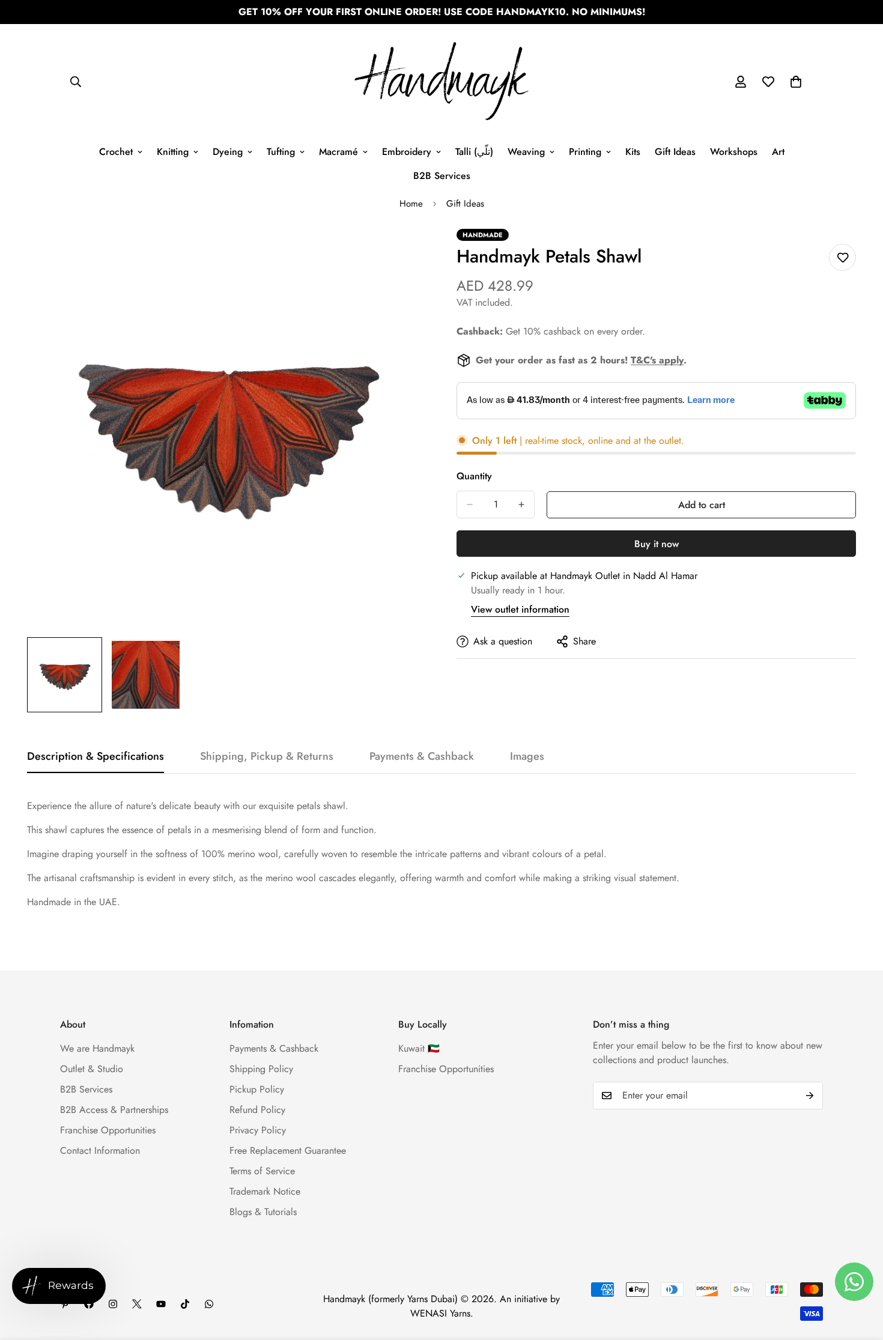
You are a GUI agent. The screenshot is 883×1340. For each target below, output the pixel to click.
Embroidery (406, 152)
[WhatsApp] (209, 1304)
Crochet (116, 152)
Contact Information (100, 1150)
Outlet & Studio (91, 1069)
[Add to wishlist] (842, 257)
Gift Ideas (675, 152)
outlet (670, 440)
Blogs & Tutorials (263, 1212)
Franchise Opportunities (108, 1130)
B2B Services (441, 176)
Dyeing (228, 152)
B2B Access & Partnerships (114, 1110)
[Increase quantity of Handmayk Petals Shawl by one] (521, 504)
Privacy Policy (257, 1130)
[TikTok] (185, 1304)
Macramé (338, 152)
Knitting (173, 152)
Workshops (733, 152)
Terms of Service (262, 1171)
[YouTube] (161, 1304)
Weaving (526, 152)
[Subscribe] (810, 1095)
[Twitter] (137, 1304)
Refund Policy (257, 1110)
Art (778, 152)
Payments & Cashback (273, 1048)
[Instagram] (113, 1304)
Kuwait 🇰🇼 (419, 1048)
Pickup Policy (256, 1089)
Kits (632, 152)
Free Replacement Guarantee (287, 1150)
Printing (585, 152)
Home (411, 203)
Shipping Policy (261, 1069)
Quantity (474, 476)
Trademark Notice (264, 1191)
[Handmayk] (441, 82)
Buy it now (656, 544)
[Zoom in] (400, 254)
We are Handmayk (97, 1048)
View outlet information (520, 609)
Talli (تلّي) (474, 152)
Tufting (281, 152)
